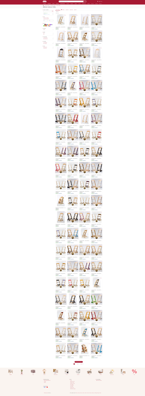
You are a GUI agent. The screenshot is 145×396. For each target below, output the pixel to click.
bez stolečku (45, 43)
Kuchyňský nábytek (52, 5)
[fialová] (50, 24)
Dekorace (22, 374)
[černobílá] (49, 25)
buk (43, 34)
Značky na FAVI (72, 382)
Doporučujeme (58, 9)
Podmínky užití (72, 387)
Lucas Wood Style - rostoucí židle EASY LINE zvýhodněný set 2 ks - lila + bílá (101, 109)
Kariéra (45, 382)
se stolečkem (45, 42)
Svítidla (44, 374)
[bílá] (43, 24)
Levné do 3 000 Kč (45, 17)
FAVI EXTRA (71, 386)
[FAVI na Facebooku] (44, 387)
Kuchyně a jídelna (47, 5)
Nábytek (11, 374)
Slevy (134, 374)
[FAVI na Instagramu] (45, 387)
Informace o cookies (72, 388)
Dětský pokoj (112, 374)
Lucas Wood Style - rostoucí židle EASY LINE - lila (74, 92)
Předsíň (123, 374)
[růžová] (49, 24)
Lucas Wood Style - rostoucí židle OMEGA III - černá (74, 306)
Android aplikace (99, 380)
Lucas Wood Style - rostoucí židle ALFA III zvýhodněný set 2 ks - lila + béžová (101, 125)
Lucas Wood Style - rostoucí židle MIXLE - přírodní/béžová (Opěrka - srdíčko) (89, 125)
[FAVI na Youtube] (47, 387)
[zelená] (43, 25)
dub (43, 33)
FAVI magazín (72, 384)
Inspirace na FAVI (72, 383)
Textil (33, 374)
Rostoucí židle (58, 5)
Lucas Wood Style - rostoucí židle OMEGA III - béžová (63, 224)
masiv (44, 29)
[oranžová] (44, 25)
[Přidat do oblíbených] (89, 15)
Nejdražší (75, 9)
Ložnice (101, 374)
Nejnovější (67, 9)
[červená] (46, 24)
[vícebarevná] (48, 25)
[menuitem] (45, 4)
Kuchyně (67, 374)
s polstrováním (45, 37)
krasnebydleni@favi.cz (47, 380)
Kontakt (45, 381)
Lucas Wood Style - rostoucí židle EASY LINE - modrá (86, 339)
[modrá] (47, 24)
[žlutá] (48, 24)
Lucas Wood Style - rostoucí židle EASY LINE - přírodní (86, 240)
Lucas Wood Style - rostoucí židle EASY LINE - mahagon (63, 322)
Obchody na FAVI (72, 381)
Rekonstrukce (55, 374)
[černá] (44, 24)
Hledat (85, 1)
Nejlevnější (71, 9)
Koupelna (78, 374)
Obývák (89, 374)
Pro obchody (71, 385)
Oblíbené (63, 9)
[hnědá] (46, 25)
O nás (71, 380)
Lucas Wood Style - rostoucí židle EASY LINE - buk (86, 43)
